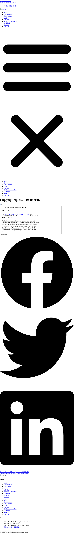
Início (5, 12)
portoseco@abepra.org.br (7, 2)
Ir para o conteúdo (5, 1)
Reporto (6, 25)
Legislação (7, 23)
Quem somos (8, 14)
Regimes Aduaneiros (10, 21)
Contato (6, 26)
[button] (37, 104)
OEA (5, 18)
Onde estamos (8, 16)
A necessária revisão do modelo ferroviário (17, 214)
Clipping (6, 19)
